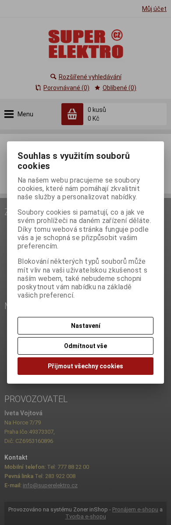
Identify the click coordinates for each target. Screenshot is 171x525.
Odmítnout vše (85, 345)
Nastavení (85, 325)
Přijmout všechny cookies (85, 366)
